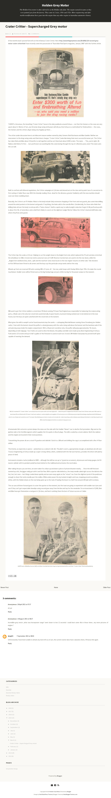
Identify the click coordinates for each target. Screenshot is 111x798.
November (13, 721)
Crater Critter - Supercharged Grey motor (36, 26)
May (11, 737)
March (12, 740)
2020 (10, 708)
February (13, 747)
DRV (7, 687)
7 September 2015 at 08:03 (25, 636)
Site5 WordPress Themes (46, 794)
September (14, 727)
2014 (10, 753)
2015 (10, 718)
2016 (10, 715)
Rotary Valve (10, 696)
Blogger (59, 776)
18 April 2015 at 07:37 (24, 604)
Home (56, 587)
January (13, 750)
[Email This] (9, 576)
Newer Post (5, 587)
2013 (10, 756)
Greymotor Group (12, 769)
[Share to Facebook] (15, 576)
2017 (10, 711)
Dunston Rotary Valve (13, 693)
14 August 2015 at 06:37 (25, 619)
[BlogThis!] (11, 576)
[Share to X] (13, 576)
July (11, 731)
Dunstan (8, 690)
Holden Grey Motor (55, 5)
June (12, 734)
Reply (10, 612)
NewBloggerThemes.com (70, 794)
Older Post (106, 587)
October (13, 724)
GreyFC (10, 636)
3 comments (34, 34)
